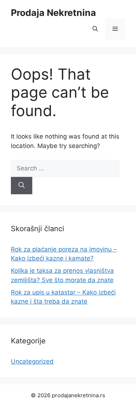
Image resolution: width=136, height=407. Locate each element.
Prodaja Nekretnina (53, 12)
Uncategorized (32, 361)
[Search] (21, 185)
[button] (95, 29)
